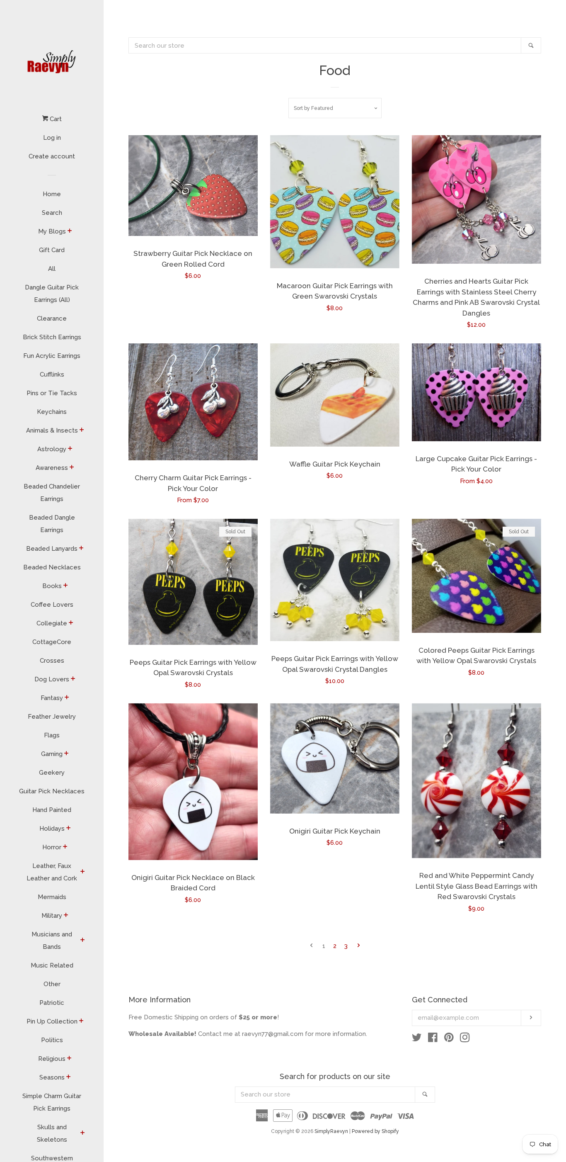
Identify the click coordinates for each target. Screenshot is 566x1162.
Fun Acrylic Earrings (51, 356)
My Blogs (52, 231)
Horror (51, 847)
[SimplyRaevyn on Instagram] (465, 1039)
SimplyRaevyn (331, 1131)
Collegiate (51, 623)
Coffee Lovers (52, 604)
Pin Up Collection (52, 1021)
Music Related (52, 965)
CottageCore (51, 642)
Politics (52, 1040)
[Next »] (358, 946)
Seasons (52, 1077)
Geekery (52, 772)
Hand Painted (51, 810)
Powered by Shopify (375, 1131)
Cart (55, 119)
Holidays (52, 828)
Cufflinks (52, 374)
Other (52, 984)
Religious (51, 1058)
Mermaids (52, 897)
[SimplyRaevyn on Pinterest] (449, 1039)
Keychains (52, 412)
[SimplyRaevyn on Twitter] (417, 1039)
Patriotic (51, 1002)
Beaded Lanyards (51, 548)
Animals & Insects (52, 430)
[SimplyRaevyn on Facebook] (433, 1039)
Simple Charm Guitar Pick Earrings (51, 1102)
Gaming (52, 754)
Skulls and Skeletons (52, 1133)
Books (52, 586)
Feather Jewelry (52, 716)
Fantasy (52, 698)
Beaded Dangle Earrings (52, 524)
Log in (52, 137)
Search (52, 212)
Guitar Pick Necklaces (52, 791)
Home (52, 194)
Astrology (51, 449)
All (52, 268)
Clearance (52, 318)
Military (51, 915)
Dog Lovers (51, 679)
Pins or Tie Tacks (52, 393)
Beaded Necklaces (52, 567)
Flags (52, 735)
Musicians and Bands (51, 941)
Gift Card (52, 250)
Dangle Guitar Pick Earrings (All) (52, 294)
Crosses (52, 660)
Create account (52, 156)
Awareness (52, 468)
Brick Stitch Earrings (52, 337)
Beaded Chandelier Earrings (52, 493)
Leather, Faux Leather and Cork (52, 872)
